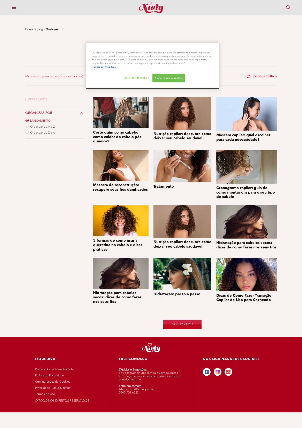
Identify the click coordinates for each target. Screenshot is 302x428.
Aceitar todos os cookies (169, 77)
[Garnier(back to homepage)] (151, 7)
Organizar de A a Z (42, 126)
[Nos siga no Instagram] (217, 372)
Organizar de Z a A (42, 132)
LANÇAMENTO (40, 120)
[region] (152, 66)
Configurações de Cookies (52, 381)
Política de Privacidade (49, 375)
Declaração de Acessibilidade (54, 369)
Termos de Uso (45, 394)
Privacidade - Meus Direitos (52, 388)
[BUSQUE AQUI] (288, 7)
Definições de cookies (136, 77)
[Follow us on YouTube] (228, 372)
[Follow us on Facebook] (207, 372)
